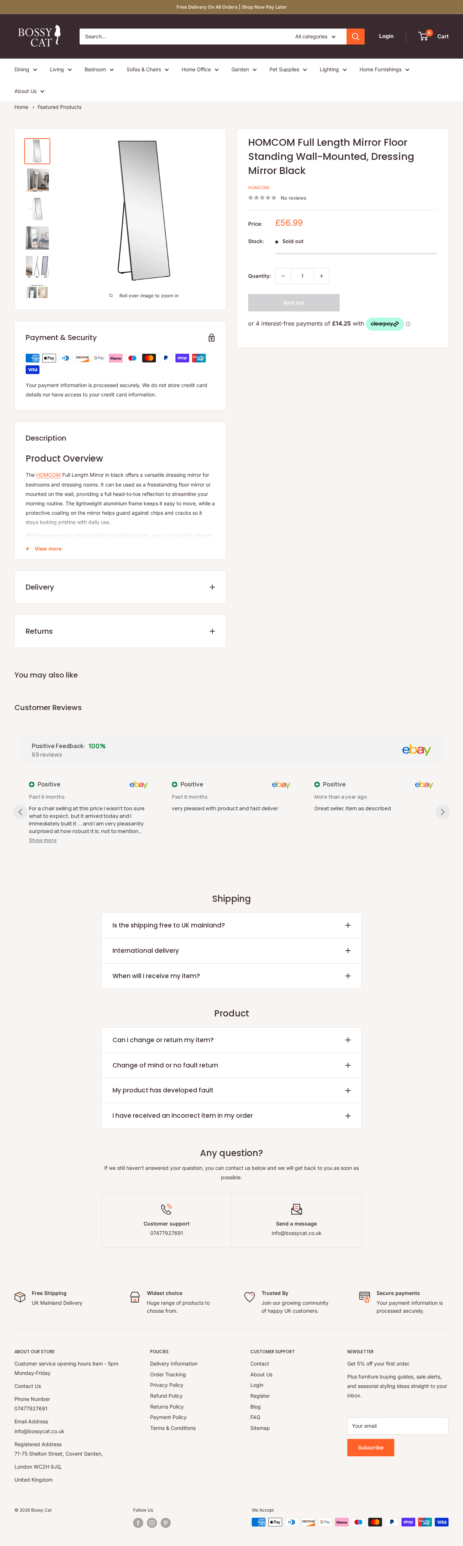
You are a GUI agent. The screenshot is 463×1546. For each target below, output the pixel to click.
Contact (259, 1363)
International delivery (145, 950)
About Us (25, 91)
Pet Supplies (284, 69)
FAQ (255, 1417)
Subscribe (370, 1447)
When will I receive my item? (156, 976)
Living (57, 69)
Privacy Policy (166, 1385)
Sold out (293, 303)
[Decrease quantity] (283, 276)
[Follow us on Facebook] (138, 1523)
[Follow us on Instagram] (152, 1523)
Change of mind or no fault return (165, 1065)
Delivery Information (173, 1363)
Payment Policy (168, 1417)
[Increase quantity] (321, 276)
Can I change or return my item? (163, 1040)
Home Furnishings (381, 69)
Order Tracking (168, 1374)
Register (260, 1396)
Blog (255, 1406)
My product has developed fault (162, 1090)
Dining (21, 69)
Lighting (329, 69)
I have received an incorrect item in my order (182, 1115)
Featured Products (59, 107)
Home (21, 107)
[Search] (356, 36)
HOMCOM (258, 187)
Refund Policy (166, 1396)
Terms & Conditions (173, 1428)
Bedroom (95, 69)
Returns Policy (167, 1406)
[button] (43, 840)
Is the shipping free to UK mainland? (168, 925)
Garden (240, 69)
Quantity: (259, 276)
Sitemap (260, 1428)
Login (256, 1385)
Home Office (196, 69)
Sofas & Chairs (144, 69)
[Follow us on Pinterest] (166, 1523)
